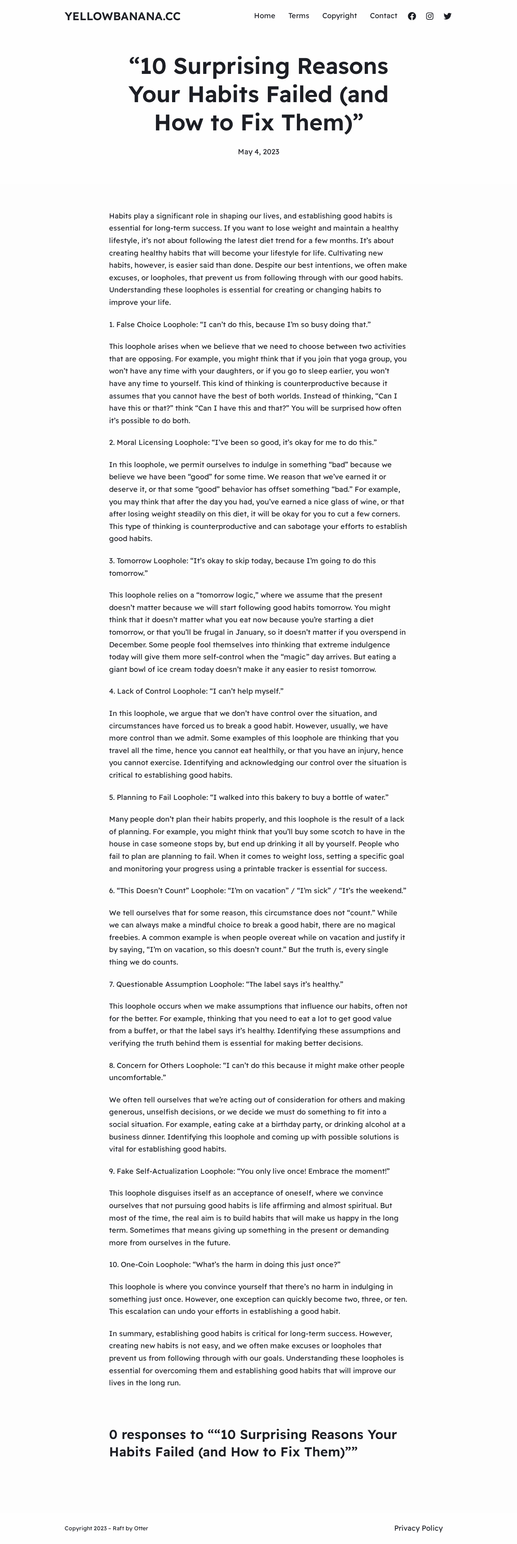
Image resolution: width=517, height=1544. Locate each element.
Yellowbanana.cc (123, 16)
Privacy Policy (418, 1528)
